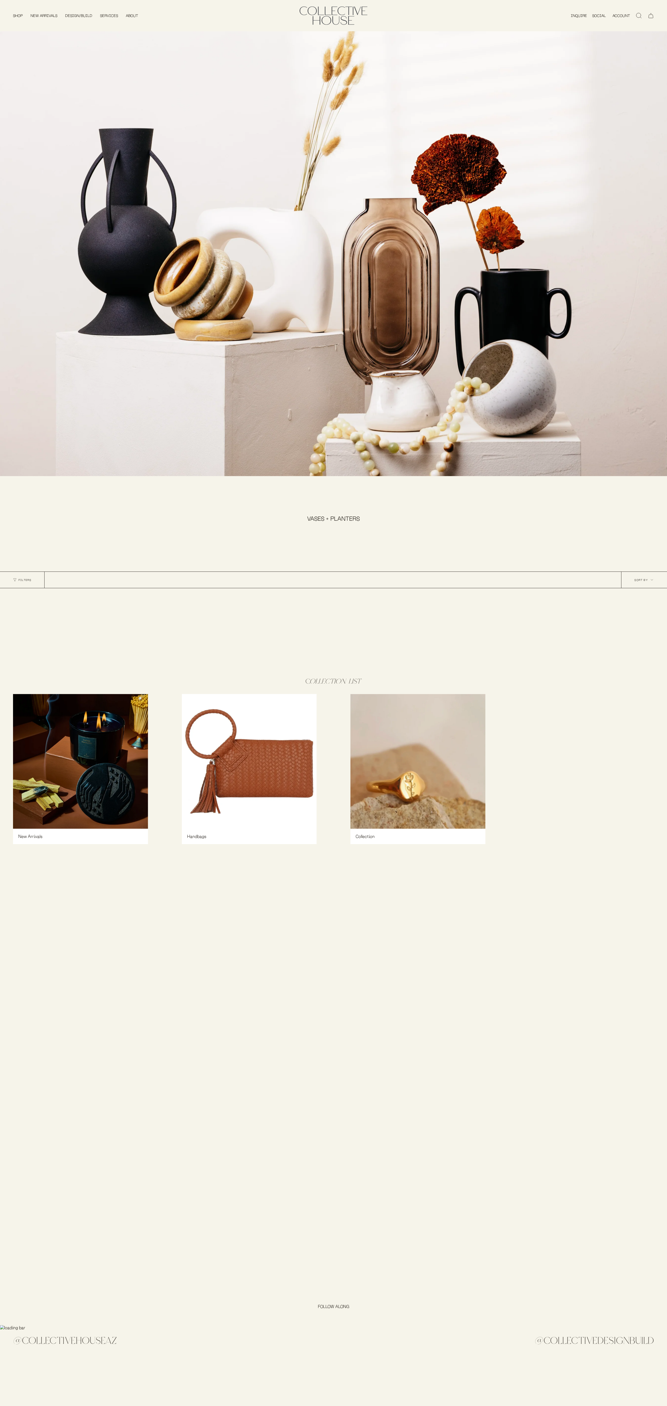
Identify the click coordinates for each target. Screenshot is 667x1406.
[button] (18, 15)
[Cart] (651, 15)
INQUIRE (579, 16)
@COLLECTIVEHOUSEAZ (65, 1340)
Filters (24, 579)
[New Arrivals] (80, 761)
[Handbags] (249, 761)
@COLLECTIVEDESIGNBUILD (594, 1340)
